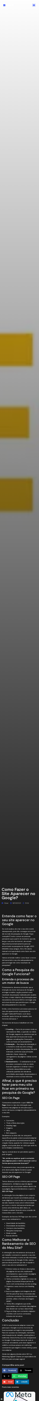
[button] (34, 5)
